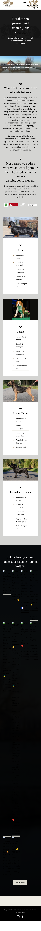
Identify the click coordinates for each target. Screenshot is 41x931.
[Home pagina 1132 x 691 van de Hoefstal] (20, 299)
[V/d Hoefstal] (20, 218)
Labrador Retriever (20, 492)
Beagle (20, 331)
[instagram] (34, 8)
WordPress (21, 912)
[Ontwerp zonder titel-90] (20, 381)
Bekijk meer (20, 883)
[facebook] (37, 8)
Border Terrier (20, 413)
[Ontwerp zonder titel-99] (20, 460)
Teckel (20, 249)
